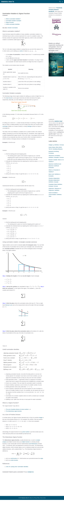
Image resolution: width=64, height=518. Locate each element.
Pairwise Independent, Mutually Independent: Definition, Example (54, 180)
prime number (25, 431)
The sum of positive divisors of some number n (17, 409)
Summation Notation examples (13, 20)
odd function (14, 458)
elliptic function (26, 442)
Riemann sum (8, 305)
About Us (31, 497)
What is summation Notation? (13, 18)
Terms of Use (43, 497)
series (21, 51)
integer (40, 417)
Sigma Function (10, 22)
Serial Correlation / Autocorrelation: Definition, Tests (55, 194)
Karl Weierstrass (33, 443)
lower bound (9, 98)
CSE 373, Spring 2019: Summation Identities (17, 466)
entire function (14, 460)
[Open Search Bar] (60, 1)
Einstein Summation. (13, 27)
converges (5, 126)
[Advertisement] (31, 7)
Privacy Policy (37, 497)
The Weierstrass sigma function (14, 411)
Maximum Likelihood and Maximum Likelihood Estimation (55, 165)
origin (41, 458)
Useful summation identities (13, 24)
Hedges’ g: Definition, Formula (56, 145)
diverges (30, 126)
